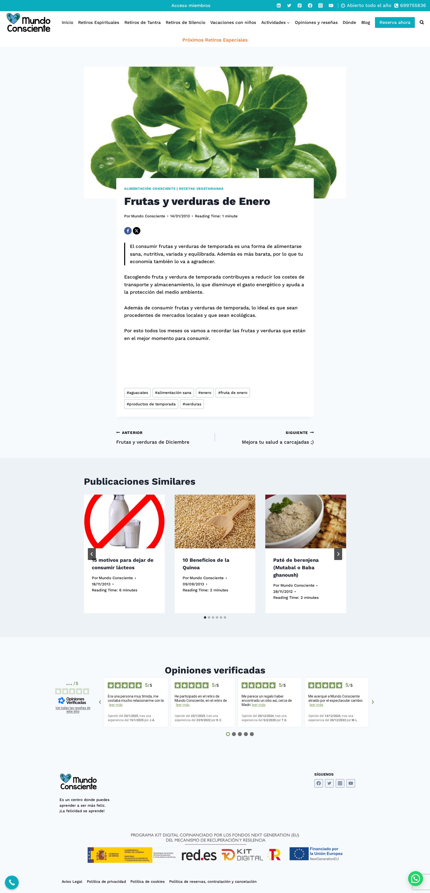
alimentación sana (173, 392)
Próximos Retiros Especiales (215, 40)
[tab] (205, 617)
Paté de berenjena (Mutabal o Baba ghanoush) (296, 567)
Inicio (67, 22)
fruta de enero (232, 392)
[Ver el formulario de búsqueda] (420, 22)
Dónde (349, 22)
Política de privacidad (106, 881)
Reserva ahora (394, 22)
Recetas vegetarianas (201, 188)
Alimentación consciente (149, 188)
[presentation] (124, 521)
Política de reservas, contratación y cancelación (213, 881)
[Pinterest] (299, 5)
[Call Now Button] (12, 882)
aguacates (137, 392)
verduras (192, 404)
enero (204, 392)
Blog (365, 22)
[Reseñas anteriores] (99, 702)
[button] (415, 878)
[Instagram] (320, 5)
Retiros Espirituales (98, 22)
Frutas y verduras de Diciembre (152, 437)
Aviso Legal (72, 881)
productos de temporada (151, 404)
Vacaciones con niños (233, 22)
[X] (136, 231)
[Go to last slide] (92, 554)
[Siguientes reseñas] (372, 702)
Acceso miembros (191, 5)
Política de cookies (147, 881)
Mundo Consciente (148, 216)
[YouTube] (330, 5)
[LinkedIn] (278, 5)
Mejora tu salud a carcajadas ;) (278, 437)
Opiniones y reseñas (316, 22)
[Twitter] (289, 5)
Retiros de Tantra (142, 22)
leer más (116, 705)
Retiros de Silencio (185, 22)
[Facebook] (310, 5)
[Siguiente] (338, 554)
